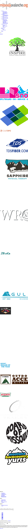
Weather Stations (5, 19)
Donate (2, 31)
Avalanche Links (3, 493)
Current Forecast (5, 11)
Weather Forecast (6, 23)
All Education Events (5, 17)
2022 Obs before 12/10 (5, 15)
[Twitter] (2, 514)
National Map (5, 13)
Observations (2, 14)
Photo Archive (4, 21)
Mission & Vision (5, 24)
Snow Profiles (3, 495)
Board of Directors (3, 500)
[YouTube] (2, 517)
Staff (3, 26)
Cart (1, 30)
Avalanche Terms (6, 22)
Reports (4, 25)
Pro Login (2, 528)
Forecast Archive (5, 12)
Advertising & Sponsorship (4, 505)
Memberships (3, 28)
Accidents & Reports (5, 20)
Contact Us (4, 27)
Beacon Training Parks (4, 501)
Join (3, 29)
